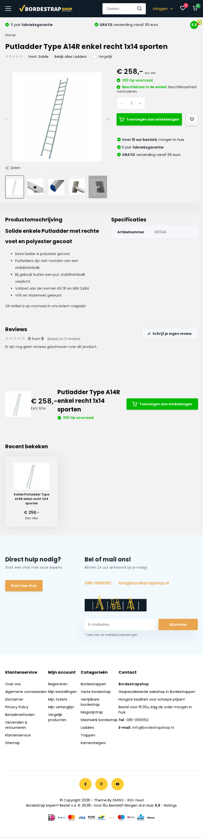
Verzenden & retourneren (16, 725)
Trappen (88, 735)
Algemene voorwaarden (26, 691)
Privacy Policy (16, 707)
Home (10, 35)
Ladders (87, 727)
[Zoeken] (139, 8)
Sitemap (12, 742)
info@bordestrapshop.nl (144, 583)
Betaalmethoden (20, 714)
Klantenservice (18, 735)
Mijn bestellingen (62, 691)
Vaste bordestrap (96, 691)
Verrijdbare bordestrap (90, 702)
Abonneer (178, 624)
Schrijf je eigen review (172, 333)
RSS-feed (135, 800)
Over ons (13, 684)
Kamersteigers (93, 742)
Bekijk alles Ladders (70, 56)
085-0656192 (98, 583)
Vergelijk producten (57, 717)
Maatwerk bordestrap (99, 719)
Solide (43, 56)
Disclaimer (14, 699)
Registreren (58, 684)
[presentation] (7, 119)
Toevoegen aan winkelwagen (152, 119)
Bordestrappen (93, 684)
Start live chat (24, 585)
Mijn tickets (57, 699)
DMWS (118, 800)
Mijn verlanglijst (61, 707)
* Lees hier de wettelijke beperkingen (111, 635)
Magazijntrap (92, 712)
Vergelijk (105, 56)
